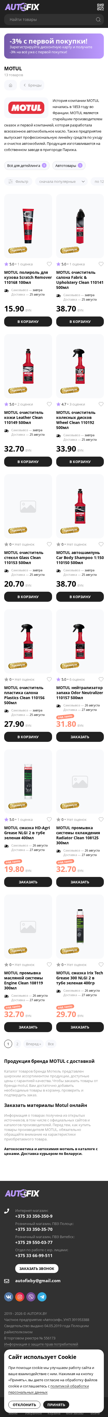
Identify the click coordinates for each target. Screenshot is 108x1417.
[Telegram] (42, 1296)
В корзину (27, 321)
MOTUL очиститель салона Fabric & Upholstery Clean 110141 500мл (80, 280)
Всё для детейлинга (26, 165)
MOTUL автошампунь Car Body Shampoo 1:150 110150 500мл (80, 557)
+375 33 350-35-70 (34, 1229)
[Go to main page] (22, 7)
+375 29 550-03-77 (34, 1242)
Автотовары (68, 165)
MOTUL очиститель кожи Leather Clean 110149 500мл (23, 417)
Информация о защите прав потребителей (41, 1344)
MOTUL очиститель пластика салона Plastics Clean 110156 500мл (24, 695)
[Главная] (10, 85)
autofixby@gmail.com (38, 1280)
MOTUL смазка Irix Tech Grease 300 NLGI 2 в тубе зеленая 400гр (79, 978)
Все (51, 1043)
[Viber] (30, 1296)
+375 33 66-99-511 (34, 1255)
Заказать (80, 736)
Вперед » (33, 1043)
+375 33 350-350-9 (34, 1216)
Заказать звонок (36, 1268)
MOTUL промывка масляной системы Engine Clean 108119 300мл (23, 980)
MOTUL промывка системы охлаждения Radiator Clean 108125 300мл (78, 835)
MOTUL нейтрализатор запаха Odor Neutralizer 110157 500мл (79, 692)
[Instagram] (19, 1296)
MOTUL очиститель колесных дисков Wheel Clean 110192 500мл (76, 420)
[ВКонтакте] (8, 1296)
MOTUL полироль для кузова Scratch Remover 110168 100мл (28, 277)
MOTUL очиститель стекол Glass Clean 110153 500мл (23, 557)
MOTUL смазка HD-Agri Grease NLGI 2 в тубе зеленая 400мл (27, 832)
